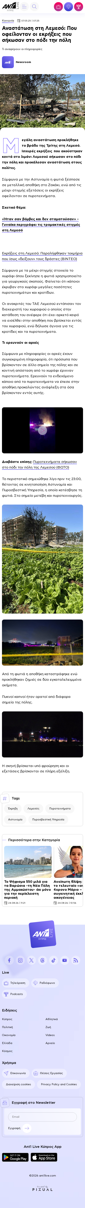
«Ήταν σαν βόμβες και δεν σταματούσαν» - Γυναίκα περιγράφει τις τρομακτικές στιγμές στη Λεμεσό (41, 224)
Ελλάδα (7, 1043)
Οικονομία (8, 1035)
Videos (50, 1035)
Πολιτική (7, 1027)
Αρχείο (50, 1043)
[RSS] (75, 960)
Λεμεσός (33, 808)
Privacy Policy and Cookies (59, 1084)
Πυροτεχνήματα (60, 808)
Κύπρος (7, 1019)
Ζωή (48, 1027)
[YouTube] (64, 960)
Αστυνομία (15, 819)
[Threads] (42, 960)
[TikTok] (53, 960)
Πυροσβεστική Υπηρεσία (48, 819)
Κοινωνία (8, 20)
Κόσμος (7, 1051)
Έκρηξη (13, 808)
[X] (31, 960)
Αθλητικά (51, 1019)
